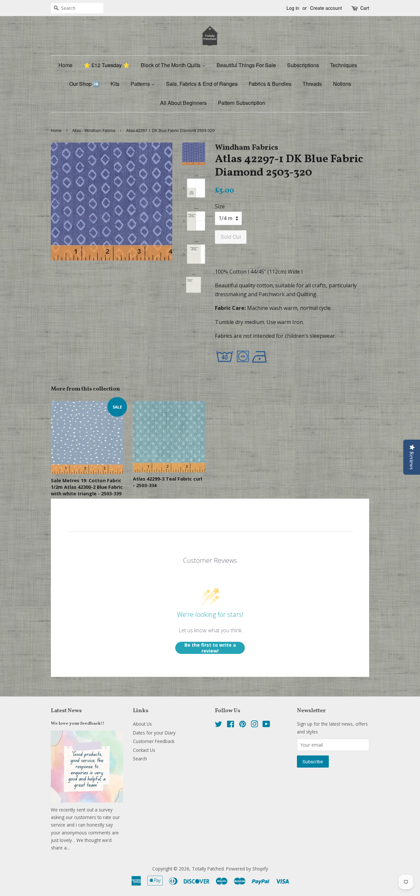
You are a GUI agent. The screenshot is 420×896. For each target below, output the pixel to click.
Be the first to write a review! (210, 648)
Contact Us (144, 750)
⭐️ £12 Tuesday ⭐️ (107, 65)
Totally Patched (208, 869)
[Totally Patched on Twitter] (218, 725)
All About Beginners (183, 102)
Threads (312, 83)
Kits (115, 83)
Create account (326, 8)
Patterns (141, 83)
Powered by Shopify (247, 869)
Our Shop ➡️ (84, 83)
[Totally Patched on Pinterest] (242, 725)
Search (140, 758)
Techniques (343, 65)
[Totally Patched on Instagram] (254, 725)
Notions (342, 83)
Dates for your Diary (154, 733)
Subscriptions (303, 65)
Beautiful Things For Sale (246, 65)
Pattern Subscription (241, 102)
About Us (142, 724)
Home (65, 65)
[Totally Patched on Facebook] (230, 725)
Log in (292, 8)
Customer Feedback (154, 741)
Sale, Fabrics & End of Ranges (202, 83)
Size (220, 206)
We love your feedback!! (77, 723)
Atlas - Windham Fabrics (94, 130)
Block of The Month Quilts (171, 65)
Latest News (66, 711)
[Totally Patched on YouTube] (266, 725)
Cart (364, 8)
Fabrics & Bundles (270, 83)
